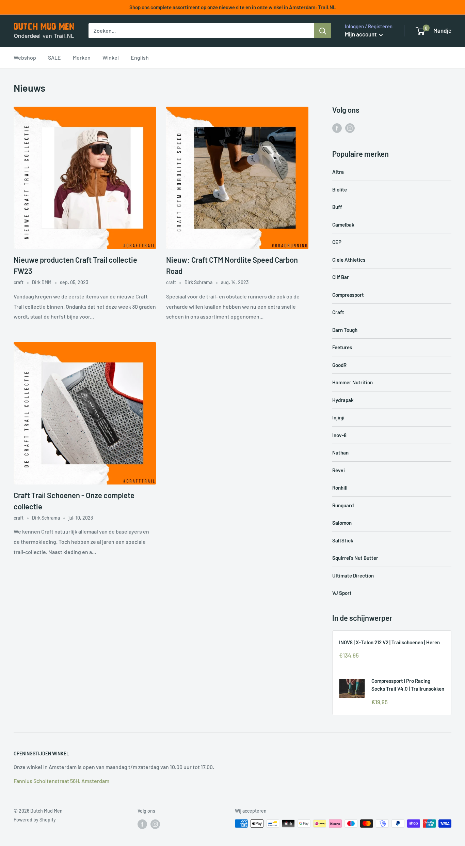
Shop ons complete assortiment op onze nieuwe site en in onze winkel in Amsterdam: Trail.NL (232, 7)
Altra (338, 172)
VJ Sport (342, 593)
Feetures (342, 347)
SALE (54, 57)
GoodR (339, 365)
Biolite (339, 189)
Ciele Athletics (348, 260)
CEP (336, 242)
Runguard (343, 505)
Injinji (338, 417)
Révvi (338, 470)
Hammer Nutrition (352, 382)
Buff (337, 207)
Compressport (348, 295)
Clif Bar (340, 277)
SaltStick (342, 540)
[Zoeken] (322, 30)
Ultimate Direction (353, 575)
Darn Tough (344, 330)
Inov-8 (339, 435)
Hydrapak (343, 400)
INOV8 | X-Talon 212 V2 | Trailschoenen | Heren (389, 642)
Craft (338, 312)
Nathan (340, 452)
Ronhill (340, 487)
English (140, 57)
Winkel (110, 57)
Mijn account (361, 34)
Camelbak (343, 224)
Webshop (25, 57)
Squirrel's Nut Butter (355, 558)
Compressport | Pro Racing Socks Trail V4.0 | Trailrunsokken (407, 685)
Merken (82, 57)
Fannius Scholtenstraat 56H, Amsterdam (61, 781)
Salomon (342, 523)
